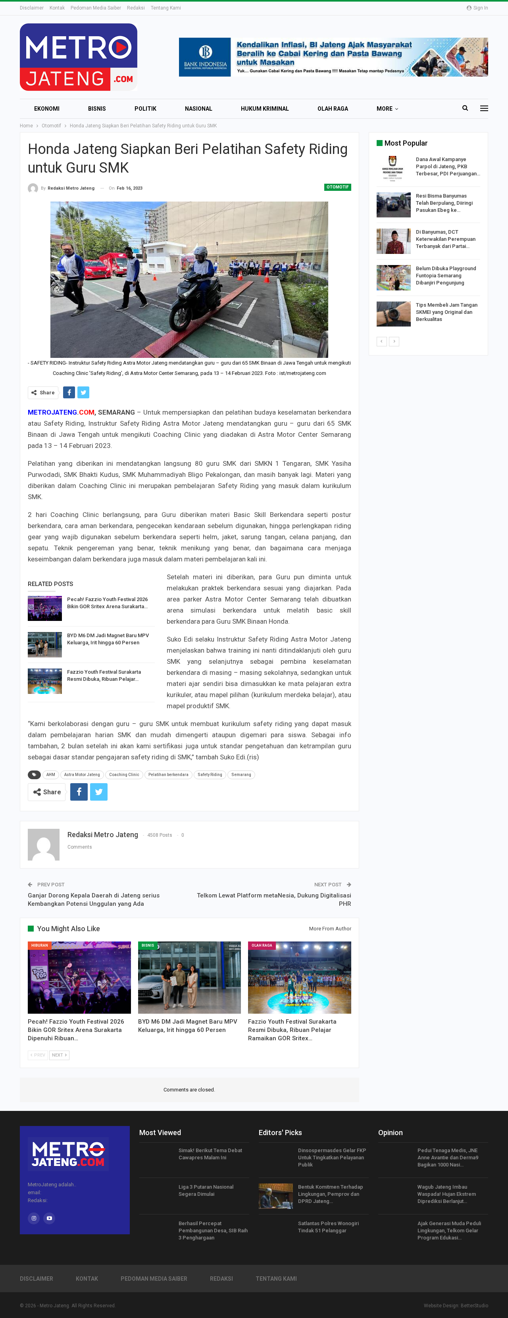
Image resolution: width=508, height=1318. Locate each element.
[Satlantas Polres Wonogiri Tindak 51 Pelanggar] (276, 1232)
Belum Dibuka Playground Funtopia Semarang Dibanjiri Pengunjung (446, 275)
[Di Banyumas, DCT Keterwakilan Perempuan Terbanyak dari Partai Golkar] (394, 241)
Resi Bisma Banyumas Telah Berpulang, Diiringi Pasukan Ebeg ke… (444, 203)
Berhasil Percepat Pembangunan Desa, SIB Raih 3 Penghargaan (213, 1230)
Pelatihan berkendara (168, 774)
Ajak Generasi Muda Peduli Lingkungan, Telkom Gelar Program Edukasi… (449, 1230)
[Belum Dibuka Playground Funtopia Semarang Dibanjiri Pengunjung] (394, 277)
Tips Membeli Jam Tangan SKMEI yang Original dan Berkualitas (446, 312)
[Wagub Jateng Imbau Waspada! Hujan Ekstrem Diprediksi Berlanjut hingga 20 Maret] (395, 1196)
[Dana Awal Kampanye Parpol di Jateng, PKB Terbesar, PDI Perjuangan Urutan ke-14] (394, 168)
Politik (145, 109)
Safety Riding (210, 774)
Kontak (57, 8)
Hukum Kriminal (265, 109)
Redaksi (136, 8)
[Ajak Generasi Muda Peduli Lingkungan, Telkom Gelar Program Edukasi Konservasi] (395, 1232)
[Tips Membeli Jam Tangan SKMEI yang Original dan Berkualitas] (394, 314)
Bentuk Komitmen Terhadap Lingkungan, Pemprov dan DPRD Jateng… (330, 1194)
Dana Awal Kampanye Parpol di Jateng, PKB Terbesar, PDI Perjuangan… (448, 166)
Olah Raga (333, 109)
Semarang (241, 774)
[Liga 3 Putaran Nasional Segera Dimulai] (156, 1196)
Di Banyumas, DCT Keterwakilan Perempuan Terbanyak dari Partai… (445, 239)
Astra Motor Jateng (82, 774)
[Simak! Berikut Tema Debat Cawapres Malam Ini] (156, 1159)
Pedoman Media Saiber (96, 8)
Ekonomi (47, 109)
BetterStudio (474, 1305)
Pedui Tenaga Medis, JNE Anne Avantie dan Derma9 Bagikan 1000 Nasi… (448, 1157)
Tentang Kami (166, 8)
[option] (428, 242)
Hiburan (39, 945)
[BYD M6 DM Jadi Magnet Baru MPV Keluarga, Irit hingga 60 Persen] (45, 644)
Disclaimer (32, 8)
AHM (50, 774)
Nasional (198, 109)
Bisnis (97, 109)
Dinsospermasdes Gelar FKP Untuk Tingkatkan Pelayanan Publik (332, 1157)
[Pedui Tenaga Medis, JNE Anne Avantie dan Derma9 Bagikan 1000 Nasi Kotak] (395, 1159)
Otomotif (338, 187)
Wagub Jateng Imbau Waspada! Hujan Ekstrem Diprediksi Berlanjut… (447, 1194)
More (385, 109)
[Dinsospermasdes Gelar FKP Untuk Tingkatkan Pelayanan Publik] (276, 1159)
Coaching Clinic (124, 774)
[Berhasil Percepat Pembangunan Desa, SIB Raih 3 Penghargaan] (156, 1232)
